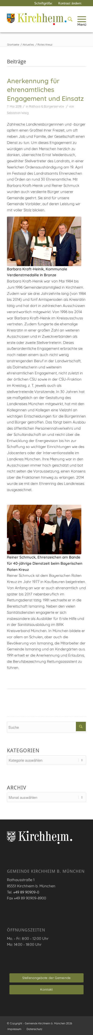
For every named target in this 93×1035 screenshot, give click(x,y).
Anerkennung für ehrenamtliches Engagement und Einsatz (45, 90)
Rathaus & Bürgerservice (46, 106)
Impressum (14, 1029)
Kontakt (46, 989)
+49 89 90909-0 (26, 892)
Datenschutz (34, 1029)
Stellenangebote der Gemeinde (46, 978)
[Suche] (67, 19)
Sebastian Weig (18, 113)
